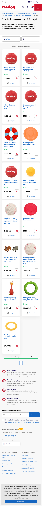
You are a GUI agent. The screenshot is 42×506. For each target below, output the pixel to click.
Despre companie (8, 467)
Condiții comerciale (9, 473)
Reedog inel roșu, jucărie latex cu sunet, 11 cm (10, 144)
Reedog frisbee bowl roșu (28, 219)
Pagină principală (7, 13)
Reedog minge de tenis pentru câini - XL (30, 106)
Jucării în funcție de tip (23, 15)
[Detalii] (36, 153)
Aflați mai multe (23, 498)
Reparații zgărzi (27, 458)
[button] (23, 7)
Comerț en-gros (27, 465)
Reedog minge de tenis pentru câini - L (11, 182)
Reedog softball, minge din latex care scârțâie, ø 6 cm (29, 260)
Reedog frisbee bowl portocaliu (29, 143)
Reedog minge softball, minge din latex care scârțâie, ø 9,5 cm (11, 220)
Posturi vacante (7, 470)
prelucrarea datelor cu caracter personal (23, 422)
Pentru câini (9, 15)
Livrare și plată (7, 464)
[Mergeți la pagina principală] (8, 7)
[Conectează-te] (27, 7)
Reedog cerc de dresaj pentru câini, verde (30, 299)
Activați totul (21, 501)
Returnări (25, 455)
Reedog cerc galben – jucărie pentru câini (11, 336)
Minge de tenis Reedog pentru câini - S (28, 69)
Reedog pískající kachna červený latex (10, 299)
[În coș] (17, 78)
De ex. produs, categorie (16, 20)
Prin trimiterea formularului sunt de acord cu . (22, 421)
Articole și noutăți (28, 468)
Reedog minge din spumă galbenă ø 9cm (30, 182)
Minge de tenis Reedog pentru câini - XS (9, 69)
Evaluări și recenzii (28, 471)
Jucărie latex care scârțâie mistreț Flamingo (10, 259)
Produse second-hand (29, 461)
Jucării (35, 13)
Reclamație (6, 460)
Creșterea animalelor (23, 13)
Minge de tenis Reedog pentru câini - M (9, 106)
